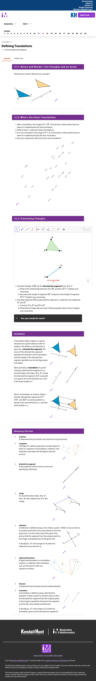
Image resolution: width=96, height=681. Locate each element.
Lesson (7, 58)
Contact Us (88, 5)
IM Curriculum (87, 1)
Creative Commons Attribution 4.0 (57, 660)
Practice (18, 58)
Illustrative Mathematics (19, 660)
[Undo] (84, 230)
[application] (53, 258)
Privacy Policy (38, 655)
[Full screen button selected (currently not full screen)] (88, 281)
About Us (89, 3)
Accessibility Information (53, 655)
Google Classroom (86, 7)
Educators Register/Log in (83, 9)
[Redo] (88, 230)
